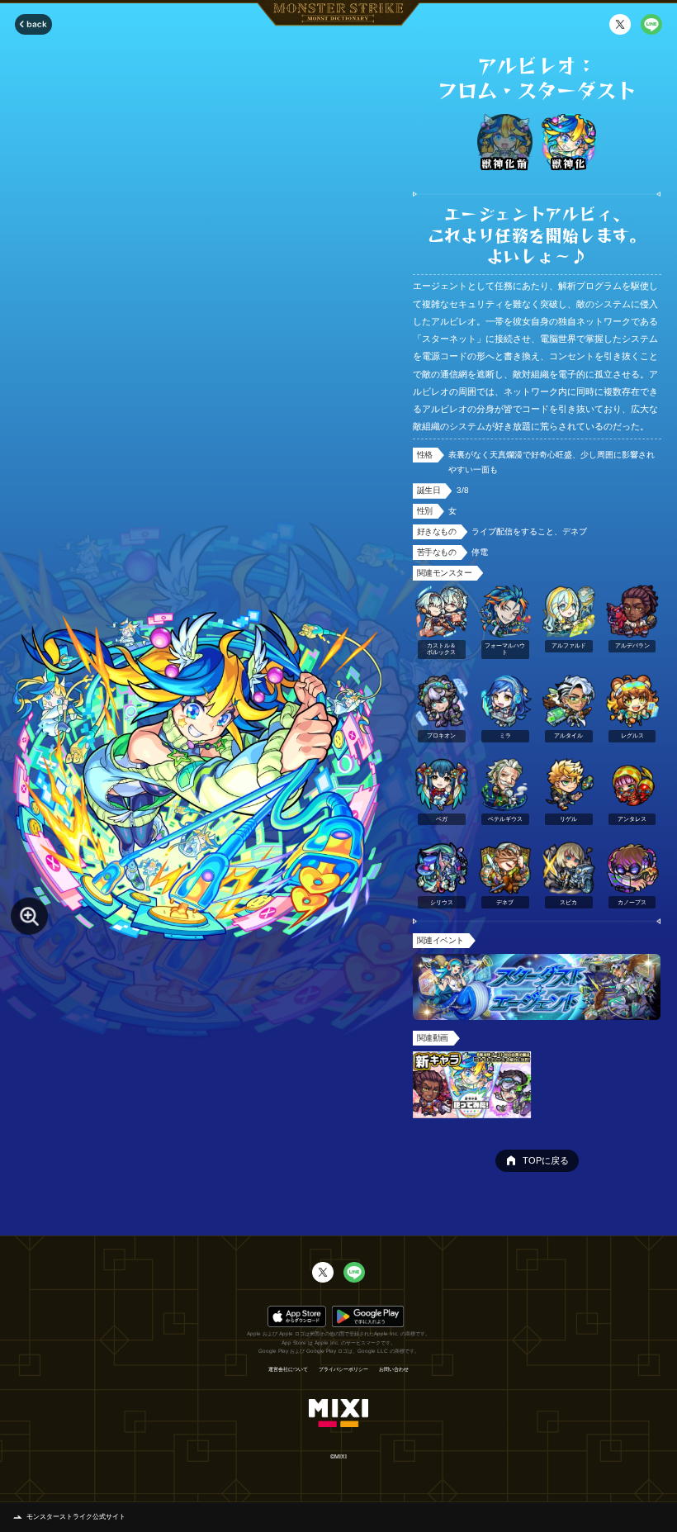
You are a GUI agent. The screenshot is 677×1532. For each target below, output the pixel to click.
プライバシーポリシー (343, 1369)
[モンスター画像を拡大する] (29, 916)
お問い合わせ (394, 1369)
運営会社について (288, 1369)
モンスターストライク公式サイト (75, 1516)
